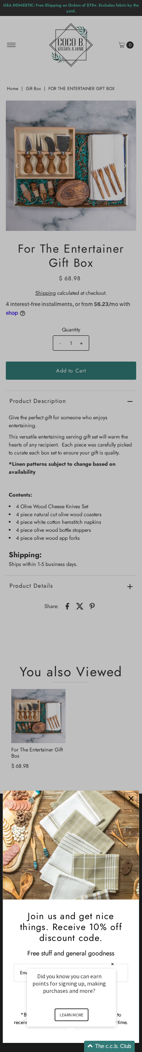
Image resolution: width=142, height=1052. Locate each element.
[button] (80, 1046)
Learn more (71, 1015)
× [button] (112, 964)
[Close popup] (131, 798)
